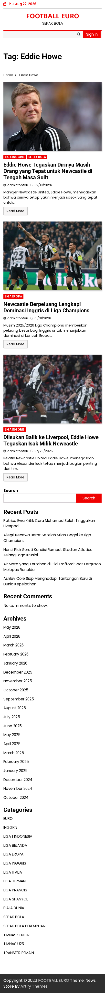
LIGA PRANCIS (15, 890)
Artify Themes (34, 986)
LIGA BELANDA (15, 845)
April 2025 (12, 743)
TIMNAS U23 (13, 943)
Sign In (92, 34)
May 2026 (11, 627)
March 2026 (13, 645)
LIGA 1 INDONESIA (17, 836)
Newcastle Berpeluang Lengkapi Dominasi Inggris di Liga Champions (46, 307)
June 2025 (12, 726)
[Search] (78, 34)
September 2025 (18, 699)
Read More (15, 211)
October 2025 (15, 690)
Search (10, 490)
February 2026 (16, 654)
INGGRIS (10, 827)
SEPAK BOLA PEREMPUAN (24, 926)
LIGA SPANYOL (15, 899)
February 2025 (16, 761)
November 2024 (17, 788)
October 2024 (15, 797)
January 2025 (15, 770)
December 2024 (17, 779)
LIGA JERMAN (14, 881)
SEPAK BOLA (37, 157)
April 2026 (11, 636)
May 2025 (12, 734)
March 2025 (13, 752)
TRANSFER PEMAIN (18, 952)
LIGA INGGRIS (14, 157)
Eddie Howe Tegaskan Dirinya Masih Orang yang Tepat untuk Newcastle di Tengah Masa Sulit (47, 171)
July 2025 (11, 716)
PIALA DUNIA (13, 907)
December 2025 (17, 672)
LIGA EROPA (13, 296)
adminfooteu (17, 185)
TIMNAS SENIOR (16, 935)
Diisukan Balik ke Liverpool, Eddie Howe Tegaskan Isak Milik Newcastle (51, 440)
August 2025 (14, 707)
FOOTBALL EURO (52, 15)
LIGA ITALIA (12, 872)
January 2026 (15, 663)
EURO (8, 818)
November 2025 (17, 681)
